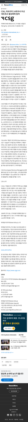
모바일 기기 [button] (8, 362)
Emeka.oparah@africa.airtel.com (11, 310)
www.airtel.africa (6, 250)
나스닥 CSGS (4, 34)
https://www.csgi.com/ (13, 270)
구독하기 (23, 337)
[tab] (14, 396)
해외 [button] (10, 365)
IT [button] (2, 362)
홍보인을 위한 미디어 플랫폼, (14, 1)
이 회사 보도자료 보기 (7, 352)
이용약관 (16, 419)
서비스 (14, 399)
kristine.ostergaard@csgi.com (10, 286)
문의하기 (13, 412)
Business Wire (14, 44)
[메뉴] (2, 5)
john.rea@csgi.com (7, 297)
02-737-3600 (14, 409)
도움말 (14, 406)
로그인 (6, 419)
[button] (2, 40)
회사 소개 (11, 419)
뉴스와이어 (23, 44)
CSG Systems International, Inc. (10, 32)
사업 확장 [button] (4, 365)
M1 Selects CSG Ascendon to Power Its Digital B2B (19, 341)
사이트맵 (21, 419)
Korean (4, 8)
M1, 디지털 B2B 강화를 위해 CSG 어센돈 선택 (18, 347)
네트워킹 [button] (16, 362)
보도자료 (14, 396)
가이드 (14, 403)
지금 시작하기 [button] (7, 380)
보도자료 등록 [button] (14, 391)
